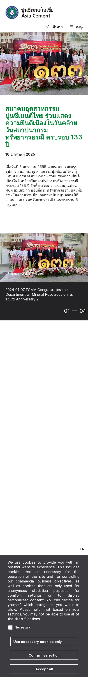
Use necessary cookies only (37, 642)
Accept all (44, 669)
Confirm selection (44, 655)
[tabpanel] (44, 270)
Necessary (23, 627)
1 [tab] (75, 310)
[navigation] (82, 549)
